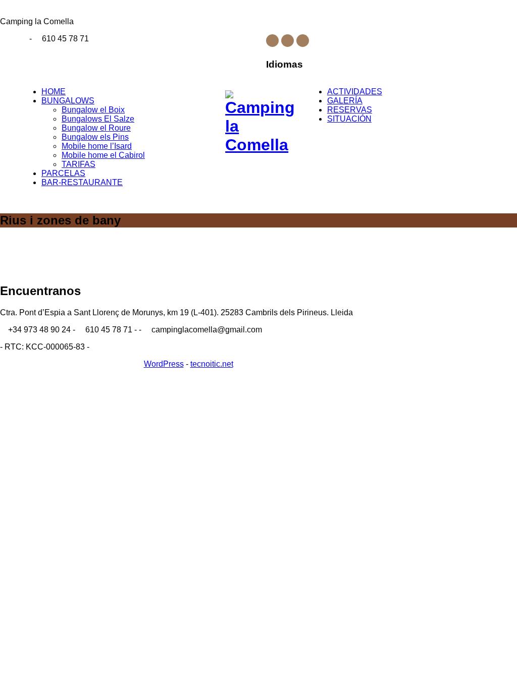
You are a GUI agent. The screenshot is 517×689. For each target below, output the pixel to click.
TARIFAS (78, 164)
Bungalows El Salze (98, 118)
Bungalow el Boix (93, 109)
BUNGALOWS (67, 100)
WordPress (164, 364)
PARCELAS (63, 173)
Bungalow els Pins (95, 137)
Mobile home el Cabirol (103, 155)
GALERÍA (345, 100)
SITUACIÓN (349, 118)
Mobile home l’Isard (97, 146)
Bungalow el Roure (96, 128)
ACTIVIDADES (354, 91)
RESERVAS (349, 109)
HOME (53, 91)
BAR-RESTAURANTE (82, 182)
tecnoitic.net (211, 364)
